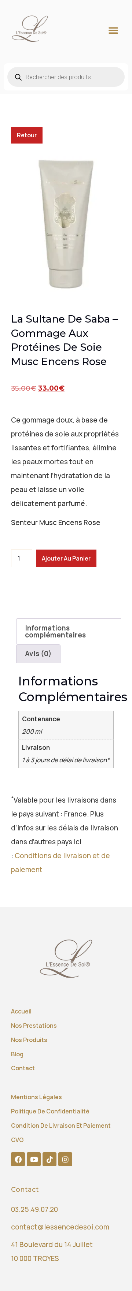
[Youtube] (34, 1159)
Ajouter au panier (66, 558)
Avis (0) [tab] (38, 653)
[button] (113, 30)
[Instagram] (65, 1159)
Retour (27, 135)
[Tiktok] (49, 1159)
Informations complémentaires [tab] (55, 631)
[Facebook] (18, 1159)
